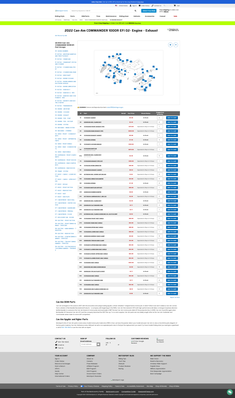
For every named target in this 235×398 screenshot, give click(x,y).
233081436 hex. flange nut (92, 122)
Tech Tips (122, 361)
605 (105, 62)
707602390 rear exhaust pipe (93, 131)
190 (151, 76)
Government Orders (94, 374)
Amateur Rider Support (158, 364)
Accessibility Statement (135, 386)
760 (145, 90)
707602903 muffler (90, 148)
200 (145, 81)
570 (118, 69)
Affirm (57, 369)
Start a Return (60, 366)
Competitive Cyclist (128, 392)
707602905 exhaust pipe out (93, 161)
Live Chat (169, 6)
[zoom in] (170, 44)
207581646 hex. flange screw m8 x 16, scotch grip (100, 214)
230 (150, 84)
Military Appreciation (157, 369)
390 (114, 83)
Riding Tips (122, 359)
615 (108, 64)
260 (142, 86)
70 (156, 69)
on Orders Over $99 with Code (117, 23)
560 (110, 70)
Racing (121, 369)
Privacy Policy (73, 386)
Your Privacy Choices (91, 386)
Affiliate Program (93, 366)
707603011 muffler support (93, 187)
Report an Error (175, 297)
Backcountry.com (112, 392)
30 (115, 67)
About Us (90, 359)
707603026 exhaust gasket (93, 170)
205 (146, 87)
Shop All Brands (161, 386)
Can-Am (74, 20)
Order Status (59, 361)
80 (147, 70)
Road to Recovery (156, 361)
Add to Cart (172, 118)
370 (106, 76)
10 (121, 69)
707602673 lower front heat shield (96, 258)
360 (113, 56)
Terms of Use (60, 386)
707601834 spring (90, 140)
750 (135, 88)
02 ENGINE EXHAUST (116, 20)
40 (119, 71)
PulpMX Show (155, 366)
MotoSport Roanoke (94, 376)
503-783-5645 (66, 327)
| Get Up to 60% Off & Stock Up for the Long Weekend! (117, 2)
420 (127, 60)
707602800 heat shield (91, 284)
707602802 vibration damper (93, 179)
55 (125, 70)
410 (117, 54)
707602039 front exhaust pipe (94, 126)
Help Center (59, 374)
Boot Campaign (156, 374)
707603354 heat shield (91, 262)
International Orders (62, 376)
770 (145, 89)
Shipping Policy (107, 386)
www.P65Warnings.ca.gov (115, 107)
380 (122, 61)
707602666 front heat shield (94, 218)
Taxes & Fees (119, 386)
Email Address (86, 341)
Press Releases (92, 364)
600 (131, 61)
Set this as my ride (61, 35)
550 (120, 82)
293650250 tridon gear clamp (94, 240)
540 (120, 80)
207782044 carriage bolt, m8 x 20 (95, 196)
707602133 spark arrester (92, 165)
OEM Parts (67, 20)
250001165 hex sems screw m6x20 (95, 267)
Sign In (57, 359)
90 (142, 72)
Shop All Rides (174, 386)
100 (153, 66)
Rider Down (154, 359)
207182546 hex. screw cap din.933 (95, 174)
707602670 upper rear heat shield (95, 245)
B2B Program (91, 369)
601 (142, 69)
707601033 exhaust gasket (93, 135)
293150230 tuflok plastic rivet (94, 271)
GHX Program (92, 371)
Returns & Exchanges (62, 364)
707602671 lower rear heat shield (95, 249)
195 (153, 77)
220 (150, 85)
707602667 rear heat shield (93, 223)
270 (143, 79)
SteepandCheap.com (146, 392)
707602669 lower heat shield (94, 231)
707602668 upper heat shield (93, 227)
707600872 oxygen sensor (92, 144)
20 (110, 65)
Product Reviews (124, 366)
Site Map (150, 386)
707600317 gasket (90, 118)
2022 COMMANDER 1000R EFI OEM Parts (96, 20)
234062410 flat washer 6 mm (93, 293)
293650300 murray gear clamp (94, 236)
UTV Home (58, 20)
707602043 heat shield (91, 276)
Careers (90, 361)
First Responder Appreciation (160, 371)
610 (103, 65)
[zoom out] (176, 44)
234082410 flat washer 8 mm (93, 205)
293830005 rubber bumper (92, 192)
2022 (81, 20)
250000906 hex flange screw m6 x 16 (96, 289)
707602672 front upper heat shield (96, 254)
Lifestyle (121, 364)
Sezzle (57, 371)
